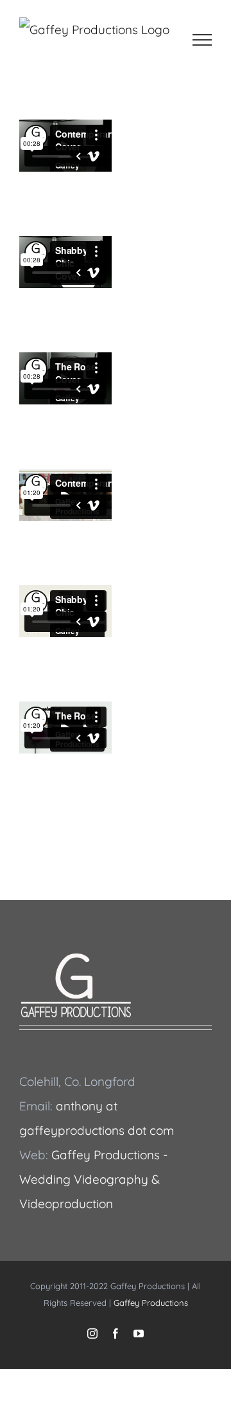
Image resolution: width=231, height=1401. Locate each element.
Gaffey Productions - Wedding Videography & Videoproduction (93, 1179)
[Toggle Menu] (202, 40)
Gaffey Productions (151, 1302)
